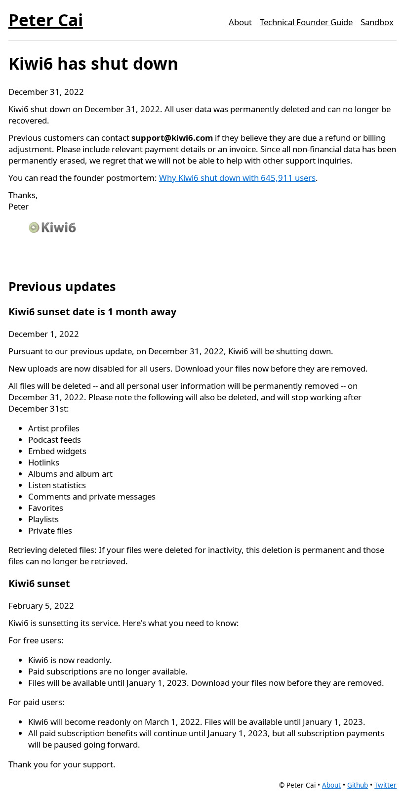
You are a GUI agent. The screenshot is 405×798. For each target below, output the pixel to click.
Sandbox (377, 22)
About (240, 22)
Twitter (385, 785)
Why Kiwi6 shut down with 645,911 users (237, 177)
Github (357, 785)
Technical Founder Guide (306, 22)
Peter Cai (45, 19)
